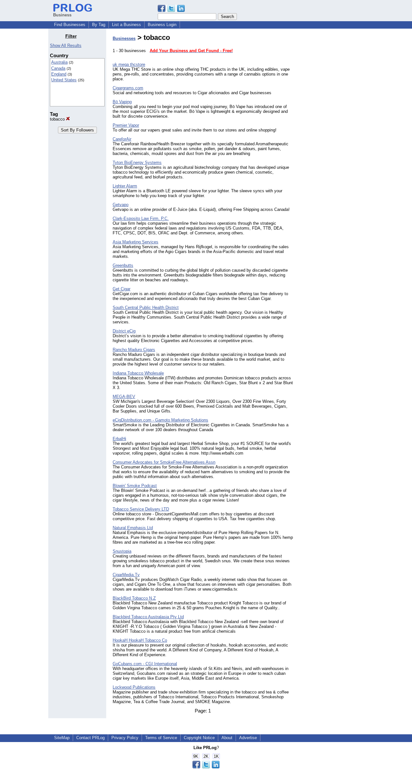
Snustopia (122, 551)
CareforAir (122, 139)
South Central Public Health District (146, 307)
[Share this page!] (171, 10)
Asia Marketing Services (135, 242)
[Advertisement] (331, 129)
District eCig (124, 331)
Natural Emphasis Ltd (133, 527)
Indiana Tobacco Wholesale (138, 373)
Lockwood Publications (134, 687)
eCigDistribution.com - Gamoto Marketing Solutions (160, 420)
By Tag (98, 24)
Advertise (248, 737)
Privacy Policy (124, 737)
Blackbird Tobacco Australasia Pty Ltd (148, 616)
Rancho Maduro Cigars (134, 349)
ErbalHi (119, 438)
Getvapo (120, 204)
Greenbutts (123, 265)
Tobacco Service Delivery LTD (141, 509)
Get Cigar (121, 288)
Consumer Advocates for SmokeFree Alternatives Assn (164, 462)
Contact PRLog (90, 737)
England (58, 74)
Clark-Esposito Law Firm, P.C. (141, 218)
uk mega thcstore (129, 64)
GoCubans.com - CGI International (145, 663)
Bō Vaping (122, 101)
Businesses (124, 38)
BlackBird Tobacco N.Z (134, 598)
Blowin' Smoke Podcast (135, 485)
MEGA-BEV (124, 396)
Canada (58, 68)
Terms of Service (161, 737)
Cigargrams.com (128, 88)
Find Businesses (69, 24)
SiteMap (62, 737)
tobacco (58, 119)
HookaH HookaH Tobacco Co (140, 640)
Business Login (162, 24)
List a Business (126, 24)
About (226, 737)
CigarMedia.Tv (126, 574)
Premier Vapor (126, 125)
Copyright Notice (199, 737)
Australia (59, 62)
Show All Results (65, 45)
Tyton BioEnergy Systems (137, 162)
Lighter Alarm (125, 186)
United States (64, 79)
